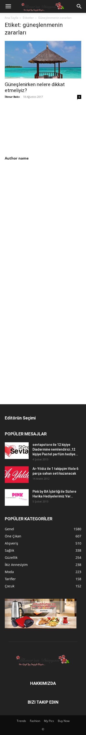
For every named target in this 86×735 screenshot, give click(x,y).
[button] (8, 6)
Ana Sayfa (11, 18)
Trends (21, 721)
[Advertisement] (45, 201)
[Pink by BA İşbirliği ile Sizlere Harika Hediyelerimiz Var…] (17, 497)
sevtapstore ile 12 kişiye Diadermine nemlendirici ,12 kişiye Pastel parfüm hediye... (55, 449)
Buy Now (64, 721)
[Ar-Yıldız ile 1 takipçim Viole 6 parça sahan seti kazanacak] (17, 474)
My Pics (49, 721)
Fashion (35, 721)
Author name (17, 158)
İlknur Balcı (12, 96)
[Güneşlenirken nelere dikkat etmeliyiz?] (43, 59)
